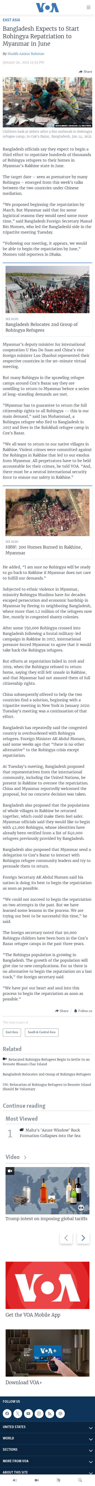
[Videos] (37, 1480)
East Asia (11, 20)
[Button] (85, 72)
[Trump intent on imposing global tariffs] (47, 1190)
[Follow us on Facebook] (7, 1413)
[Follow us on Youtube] (28, 1413)
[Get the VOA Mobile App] (47, 1285)
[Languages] (58, 1480)
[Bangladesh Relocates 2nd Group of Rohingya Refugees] (47, 289)
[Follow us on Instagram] (39, 1413)
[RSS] (49, 1413)
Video (13, 1157)
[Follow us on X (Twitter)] (17, 1413)
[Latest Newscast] (15, 1480)
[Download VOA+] (47, 1353)
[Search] (80, 1480)
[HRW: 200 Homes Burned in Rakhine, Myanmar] (47, 512)
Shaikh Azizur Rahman (26, 54)
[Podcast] (60, 1413)
